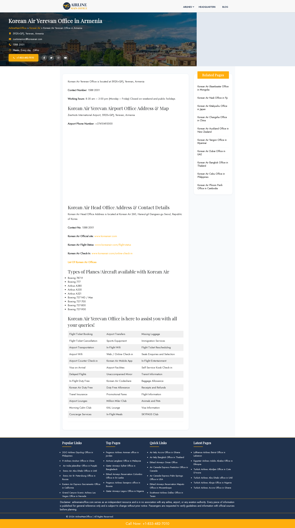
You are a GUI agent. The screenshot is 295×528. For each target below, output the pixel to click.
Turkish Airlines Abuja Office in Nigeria (213, 482)
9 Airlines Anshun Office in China (78, 461)
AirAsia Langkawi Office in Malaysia (123, 461)
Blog (225, 7)
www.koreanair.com (105, 236)
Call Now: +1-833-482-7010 (147, 523)
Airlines (187, 7)
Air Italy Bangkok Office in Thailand (167, 457)
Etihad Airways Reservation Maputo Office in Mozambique (167, 486)
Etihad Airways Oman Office (163, 462)
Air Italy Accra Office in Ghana (165, 452)
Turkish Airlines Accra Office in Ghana (212, 487)
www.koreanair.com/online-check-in (112, 253)
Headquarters (207, 7)
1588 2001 (18, 44)
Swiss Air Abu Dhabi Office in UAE (79, 471)
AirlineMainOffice (18, 28)
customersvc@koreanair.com (27, 39)
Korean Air (34, 28)
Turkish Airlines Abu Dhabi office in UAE (213, 477)
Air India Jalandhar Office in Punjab (79, 465)
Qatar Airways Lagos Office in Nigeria (125, 491)
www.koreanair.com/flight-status (113, 245)
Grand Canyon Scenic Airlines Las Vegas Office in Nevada (79, 494)
